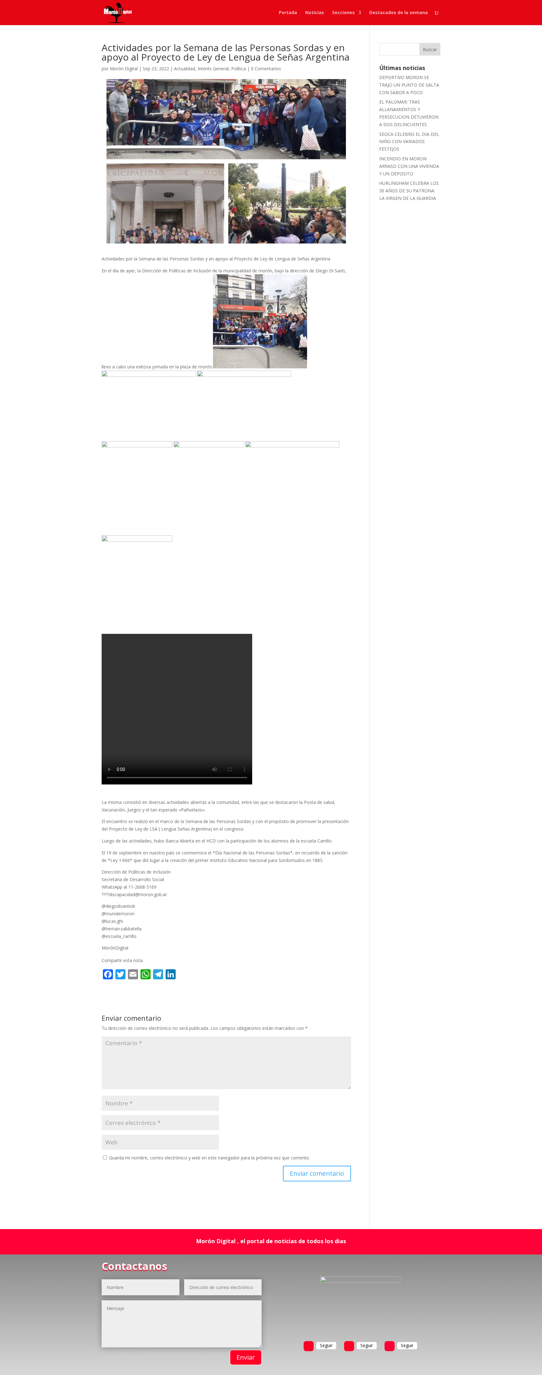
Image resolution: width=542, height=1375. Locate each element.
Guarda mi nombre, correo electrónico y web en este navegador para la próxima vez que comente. (209, 1158)
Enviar (245, 1357)
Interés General (213, 69)
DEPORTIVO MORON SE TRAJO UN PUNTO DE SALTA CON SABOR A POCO (409, 84)
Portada (288, 12)
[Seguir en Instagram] (390, 1346)
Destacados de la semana (398, 12)
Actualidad (184, 69)
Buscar (430, 49)
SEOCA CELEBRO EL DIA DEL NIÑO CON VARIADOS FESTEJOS (409, 141)
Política (238, 69)
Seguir (326, 1345)
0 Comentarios (266, 69)
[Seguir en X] (349, 1346)
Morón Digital (124, 69)
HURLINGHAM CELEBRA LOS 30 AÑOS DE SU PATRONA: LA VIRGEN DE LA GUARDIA (409, 190)
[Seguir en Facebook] (309, 1346)
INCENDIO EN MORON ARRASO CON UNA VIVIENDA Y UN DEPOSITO (409, 166)
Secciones (343, 12)
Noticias (314, 12)
